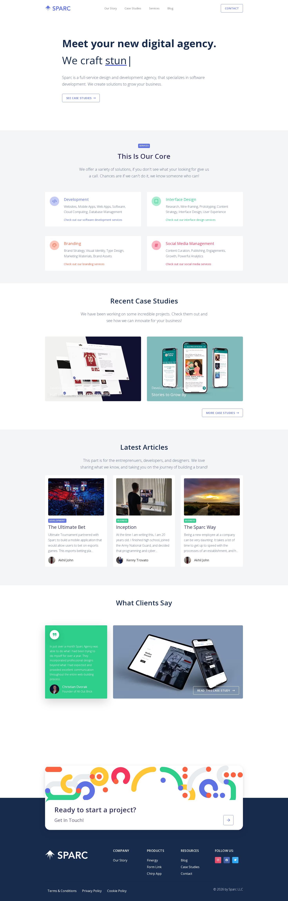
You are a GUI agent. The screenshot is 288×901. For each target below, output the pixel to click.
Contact (232, 8)
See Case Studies (79, 98)
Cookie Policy (117, 891)
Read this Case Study (214, 690)
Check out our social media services (188, 264)
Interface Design (181, 199)
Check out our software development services (93, 220)
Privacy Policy (92, 891)
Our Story (110, 8)
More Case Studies (220, 413)
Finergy (152, 860)
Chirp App (154, 873)
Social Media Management (190, 243)
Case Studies (133, 8)
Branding (72, 243)
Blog (170, 8)
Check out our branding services (84, 264)
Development (76, 199)
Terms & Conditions (62, 891)
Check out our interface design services (191, 220)
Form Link (154, 867)
